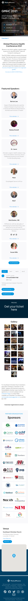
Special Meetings (7, 289)
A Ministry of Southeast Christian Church (14, 588)
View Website (7, 538)
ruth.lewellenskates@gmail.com (11, 397)
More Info (6, 541)
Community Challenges (16, 584)
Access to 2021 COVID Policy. (14, 72)
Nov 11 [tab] (11, 271)
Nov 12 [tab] (17, 271)
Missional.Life (8, 586)
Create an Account (21, 585)
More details (13, 116)
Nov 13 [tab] (23, 271)
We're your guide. (7, 584)
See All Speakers (14, 262)
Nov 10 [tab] (4, 271)
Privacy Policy (19, 599)
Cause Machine (12, 598)
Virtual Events (13, 585)
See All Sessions (7, 294)
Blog (24, 584)
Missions (20, 586)
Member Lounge (5, 585)
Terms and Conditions (10, 599)
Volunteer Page (6, 393)
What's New (15, 586)
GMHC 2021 (9, 11)
